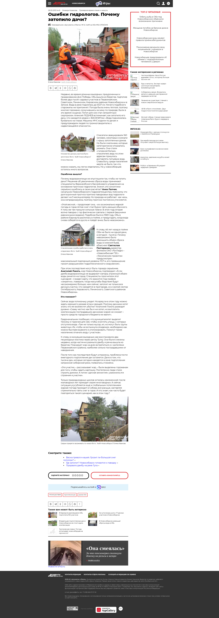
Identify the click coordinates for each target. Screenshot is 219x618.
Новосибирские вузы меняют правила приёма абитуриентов (150, 39)
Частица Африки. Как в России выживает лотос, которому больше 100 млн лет (155, 77)
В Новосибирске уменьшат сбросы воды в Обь (110, 522)
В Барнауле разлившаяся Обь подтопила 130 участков (71, 514)
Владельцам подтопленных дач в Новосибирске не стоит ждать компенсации (72, 523)
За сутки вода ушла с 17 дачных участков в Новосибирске (111, 514)
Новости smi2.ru (56, 566)
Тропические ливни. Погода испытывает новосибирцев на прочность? (71, 531)
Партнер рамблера (87, 608)
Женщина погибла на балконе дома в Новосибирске (150, 29)
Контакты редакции (73, 574)
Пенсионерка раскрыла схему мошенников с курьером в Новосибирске (150, 49)
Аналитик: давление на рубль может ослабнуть (154, 158)
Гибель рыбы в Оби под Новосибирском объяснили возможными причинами (151, 19)
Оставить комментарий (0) (109, 475)
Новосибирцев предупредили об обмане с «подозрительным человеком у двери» (151, 59)
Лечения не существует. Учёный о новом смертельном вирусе (154, 101)
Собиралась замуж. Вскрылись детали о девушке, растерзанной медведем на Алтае (154, 94)
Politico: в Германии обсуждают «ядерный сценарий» (152, 166)
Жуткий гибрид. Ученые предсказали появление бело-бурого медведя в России (156, 119)
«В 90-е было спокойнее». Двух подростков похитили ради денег (154, 110)
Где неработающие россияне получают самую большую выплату (154, 141)
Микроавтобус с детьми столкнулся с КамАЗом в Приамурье (154, 133)
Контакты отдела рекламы (94, 574)
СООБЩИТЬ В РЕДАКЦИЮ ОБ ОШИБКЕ (122, 574)
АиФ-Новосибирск (69, 82)
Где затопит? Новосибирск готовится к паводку (91, 463)
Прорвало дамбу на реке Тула (82, 465)
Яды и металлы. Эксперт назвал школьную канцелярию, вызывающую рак (153, 86)
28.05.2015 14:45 (54, 10)
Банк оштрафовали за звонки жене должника (154, 150)
